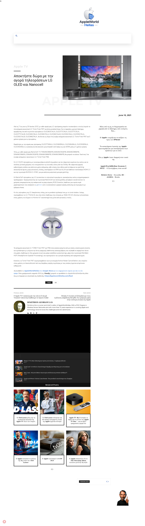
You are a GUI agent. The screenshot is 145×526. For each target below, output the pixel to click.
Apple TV (21, 66)
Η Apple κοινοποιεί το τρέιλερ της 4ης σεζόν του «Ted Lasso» (26, 460)
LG (56, 282)
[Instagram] (112, 18)
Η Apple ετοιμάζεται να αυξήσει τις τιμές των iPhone (113, 139)
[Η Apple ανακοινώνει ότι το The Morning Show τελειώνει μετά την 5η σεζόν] (78, 443)
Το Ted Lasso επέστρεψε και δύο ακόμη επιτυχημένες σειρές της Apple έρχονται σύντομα (52, 419)
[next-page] (52, 469)
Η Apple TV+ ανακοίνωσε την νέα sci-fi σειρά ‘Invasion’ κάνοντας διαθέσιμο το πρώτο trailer (31, 297)
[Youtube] (123, 18)
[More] (34, 115)
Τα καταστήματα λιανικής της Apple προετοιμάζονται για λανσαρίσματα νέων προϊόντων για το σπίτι (113, 148)
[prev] (106, 481)
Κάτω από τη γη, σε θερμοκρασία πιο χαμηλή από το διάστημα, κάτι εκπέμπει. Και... (113, 129)
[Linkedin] (28, 312)
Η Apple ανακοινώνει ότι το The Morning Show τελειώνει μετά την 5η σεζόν (78, 460)
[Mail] (31, 312)
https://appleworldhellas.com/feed (58, 276)
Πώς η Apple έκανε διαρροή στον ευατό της (113, 158)
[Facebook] (108, 18)
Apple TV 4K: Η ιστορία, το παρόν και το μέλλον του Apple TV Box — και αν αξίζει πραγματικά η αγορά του (78, 420)
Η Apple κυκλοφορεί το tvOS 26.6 (52, 459)
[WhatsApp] (29, 115)
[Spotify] (116, 18)
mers (40, 185)
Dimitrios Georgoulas (40, 302)
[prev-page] (51, 469)
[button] (16, 36)
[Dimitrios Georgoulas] (19, 307)
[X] (119, 18)
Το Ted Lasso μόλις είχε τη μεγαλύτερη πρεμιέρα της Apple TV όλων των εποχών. (25, 419)
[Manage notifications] (4, 521)
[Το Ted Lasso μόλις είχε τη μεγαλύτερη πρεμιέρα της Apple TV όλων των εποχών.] (26, 402)
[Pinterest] (25, 115)
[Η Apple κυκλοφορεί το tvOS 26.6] (52, 443)
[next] (108, 481)
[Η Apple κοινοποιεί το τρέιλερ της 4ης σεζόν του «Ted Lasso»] (26, 443)
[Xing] (36, 312)
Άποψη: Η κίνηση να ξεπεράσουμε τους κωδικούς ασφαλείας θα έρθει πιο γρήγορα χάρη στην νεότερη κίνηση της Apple (72, 298)
